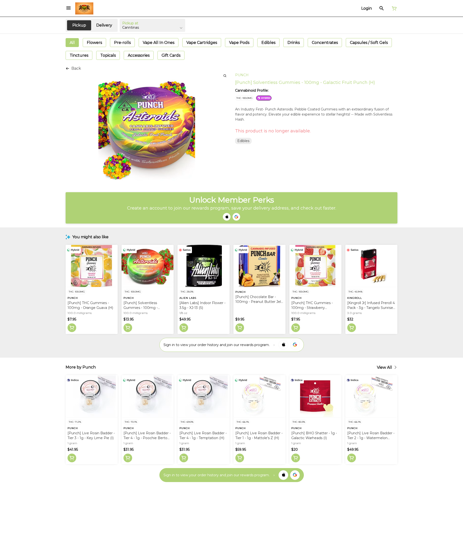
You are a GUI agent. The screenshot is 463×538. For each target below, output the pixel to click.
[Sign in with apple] (283, 345)
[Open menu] (68, 8)
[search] (225, 76)
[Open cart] (393, 8)
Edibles (243, 141)
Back (76, 68)
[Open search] (381, 8)
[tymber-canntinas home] (84, 8)
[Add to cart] (72, 327)
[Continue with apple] (227, 217)
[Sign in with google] (295, 345)
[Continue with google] (236, 217)
